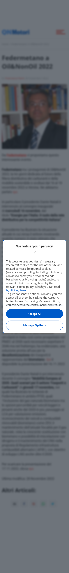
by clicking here (16, 290)
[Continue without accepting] (34, 252)
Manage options (34, 325)
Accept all (35, 314)
